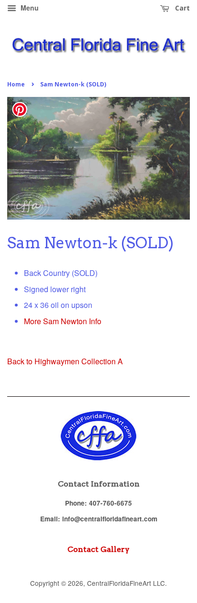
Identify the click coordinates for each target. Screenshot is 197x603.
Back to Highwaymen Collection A (65, 361)
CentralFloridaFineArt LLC (126, 583)
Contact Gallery (98, 549)
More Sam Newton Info (62, 321)
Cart (181, 7)
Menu (29, 7)
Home (16, 84)
